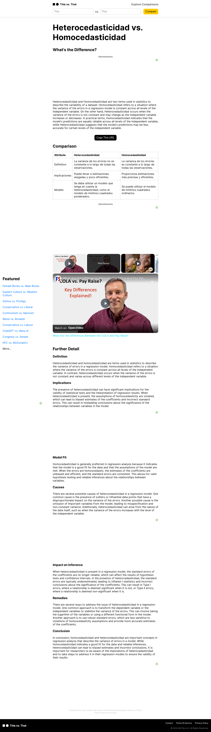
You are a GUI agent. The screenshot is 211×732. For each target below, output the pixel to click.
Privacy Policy (201, 723)
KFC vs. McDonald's (15, 342)
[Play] (138, 263)
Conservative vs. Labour (18, 325)
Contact (169, 723)
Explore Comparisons (144, 4)
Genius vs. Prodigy (14, 301)
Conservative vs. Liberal (18, 307)
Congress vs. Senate (15, 336)
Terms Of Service (184, 723)
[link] (58, 279)
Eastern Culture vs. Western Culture (20, 293)
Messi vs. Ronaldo (14, 319)
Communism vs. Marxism (18, 313)
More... (7, 348)
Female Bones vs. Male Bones (21, 286)
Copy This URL (105, 137)
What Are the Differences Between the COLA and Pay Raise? (105, 278)
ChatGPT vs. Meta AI (16, 330)
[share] (152, 282)
